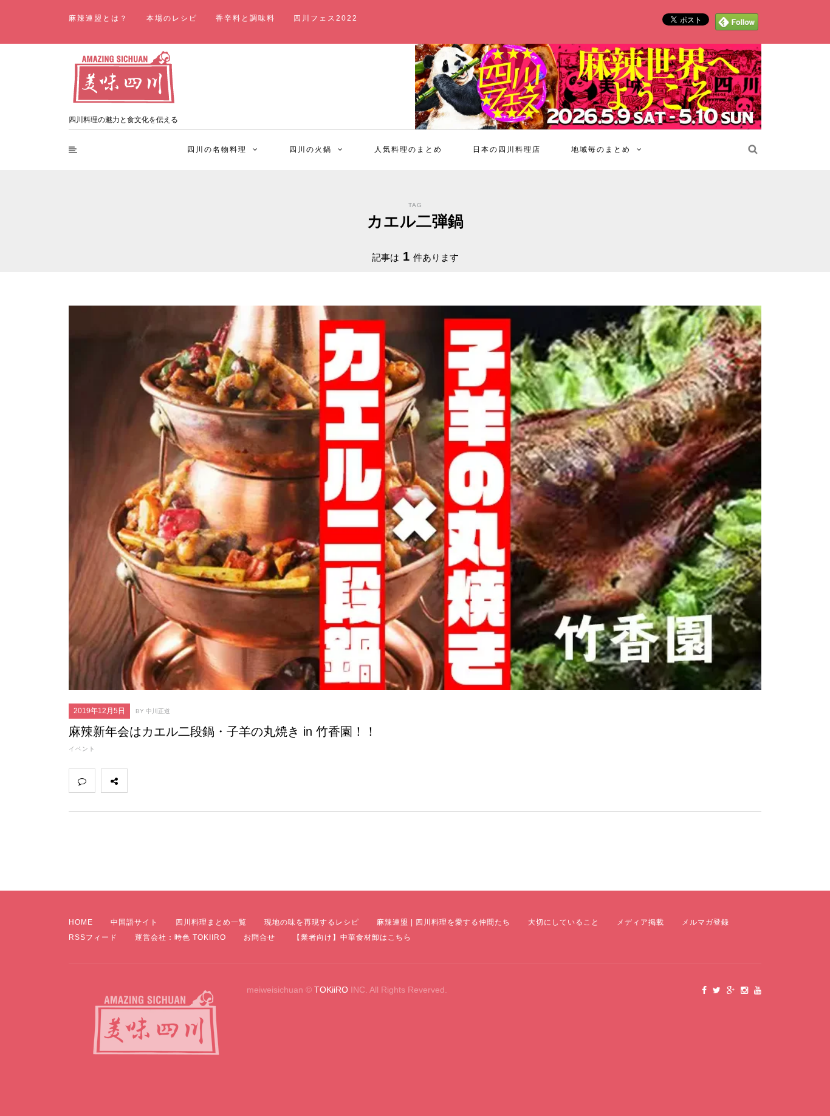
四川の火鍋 (310, 149)
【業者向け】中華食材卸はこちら (352, 937)
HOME (81, 922)
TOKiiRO (331, 989)
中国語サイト (134, 922)
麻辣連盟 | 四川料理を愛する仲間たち (443, 922)
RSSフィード (93, 937)
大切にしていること (563, 922)
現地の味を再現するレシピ (311, 922)
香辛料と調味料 (245, 18)
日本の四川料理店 (507, 149)
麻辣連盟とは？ (98, 18)
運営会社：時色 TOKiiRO (180, 937)
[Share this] (140, 781)
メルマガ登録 (705, 922)
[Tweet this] (167, 781)
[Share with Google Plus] (193, 781)
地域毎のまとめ (601, 149)
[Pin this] (220, 781)
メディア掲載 (640, 922)
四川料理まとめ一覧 (211, 922)
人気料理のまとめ (408, 149)
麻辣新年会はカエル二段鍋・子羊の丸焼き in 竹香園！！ (223, 731)
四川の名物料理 (217, 149)
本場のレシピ (171, 18)
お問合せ (259, 937)
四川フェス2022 (325, 18)
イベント (82, 748)
